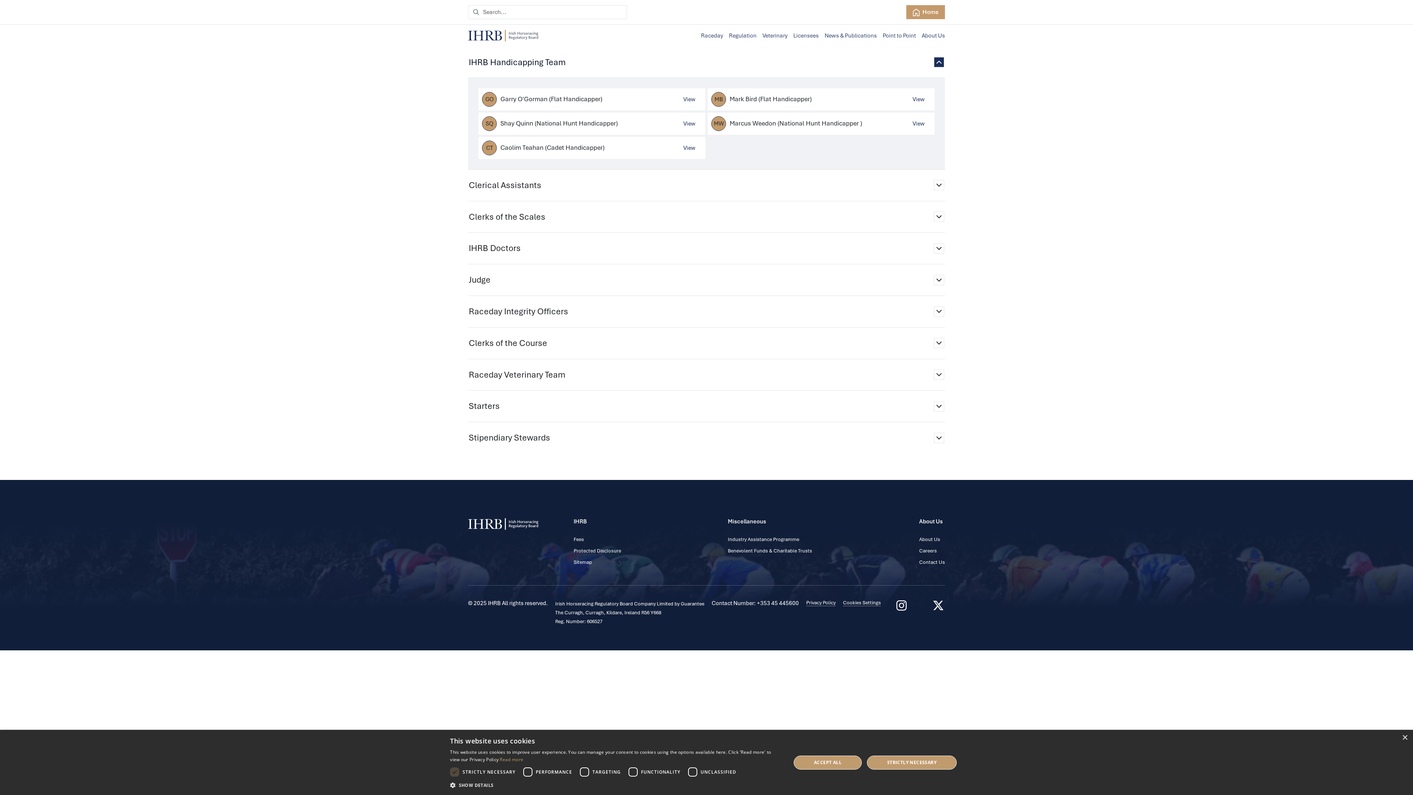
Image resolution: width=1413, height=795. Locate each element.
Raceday (712, 35)
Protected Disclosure (597, 551)
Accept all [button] (828, 762)
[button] (615, 785)
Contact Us (932, 562)
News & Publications (851, 35)
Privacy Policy (821, 603)
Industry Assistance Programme (763, 539)
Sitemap (583, 562)
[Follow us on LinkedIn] (920, 605)
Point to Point (899, 35)
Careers (928, 551)
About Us (933, 35)
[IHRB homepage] (503, 36)
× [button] (1404, 738)
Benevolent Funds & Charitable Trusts (770, 551)
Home (930, 12)
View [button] (689, 99)
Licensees (806, 35)
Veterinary (774, 35)
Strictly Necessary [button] (911, 762)
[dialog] (706, 762)
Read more (511, 759)
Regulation (743, 35)
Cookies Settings (862, 603)
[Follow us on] (938, 605)
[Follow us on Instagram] (901, 605)
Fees (579, 539)
